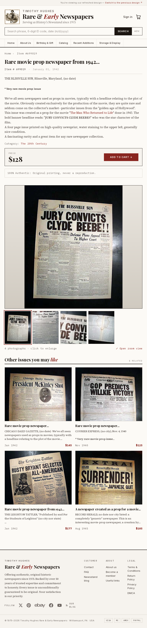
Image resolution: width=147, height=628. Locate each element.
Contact (89, 567)
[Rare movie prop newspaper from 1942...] (18, 327)
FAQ (86, 571)
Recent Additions (84, 43)
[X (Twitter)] (21, 605)
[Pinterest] (29, 605)
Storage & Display (109, 43)
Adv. (137, 31)
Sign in (127, 16)
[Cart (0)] (138, 17)
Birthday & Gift (45, 43)
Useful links (113, 580)
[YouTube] (59, 605)
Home (11, 43)
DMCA (131, 593)
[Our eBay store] (40, 605)
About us (111, 567)
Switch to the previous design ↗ (123, 2)
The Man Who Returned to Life (91, 113)
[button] (73, 247)
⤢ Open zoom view (129, 348)
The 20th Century (34, 143)
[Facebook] (51, 605)
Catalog (63, 43)
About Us (25, 43)
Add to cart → (121, 157)
